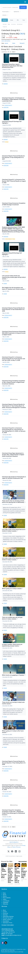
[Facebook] (12, 851)
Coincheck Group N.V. (8, 105)
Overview (5, 24)
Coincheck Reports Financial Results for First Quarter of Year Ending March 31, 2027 (13, 157)
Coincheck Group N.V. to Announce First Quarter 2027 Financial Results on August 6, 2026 (14, 181)
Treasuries (5, 26)
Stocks (11, 20)
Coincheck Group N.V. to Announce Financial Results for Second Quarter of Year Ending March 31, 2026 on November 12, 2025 (14, 787)
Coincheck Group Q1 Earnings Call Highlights (11, 122)
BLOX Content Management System (11, 951)
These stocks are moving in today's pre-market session (13, 703)
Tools (24, 20)
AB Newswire (6, 236)
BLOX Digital (21, 951)
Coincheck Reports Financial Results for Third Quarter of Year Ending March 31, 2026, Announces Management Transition (14, 406)
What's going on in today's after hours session (13, 731)
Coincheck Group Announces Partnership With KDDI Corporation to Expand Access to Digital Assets (13, 333)
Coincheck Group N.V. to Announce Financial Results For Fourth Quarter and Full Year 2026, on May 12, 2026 (13, 358)
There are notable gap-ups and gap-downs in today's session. (12, 618)
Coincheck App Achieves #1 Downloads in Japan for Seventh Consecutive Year (14, 477)
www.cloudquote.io (14, 842)
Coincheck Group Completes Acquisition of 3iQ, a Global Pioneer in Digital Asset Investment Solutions (13, 382)
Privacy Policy (12, 950)
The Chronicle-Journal (10, 949)
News (9, 24)
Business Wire (6, 107)
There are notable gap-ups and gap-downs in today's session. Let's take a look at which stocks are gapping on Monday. (14, 625)
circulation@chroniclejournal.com (13, 935)
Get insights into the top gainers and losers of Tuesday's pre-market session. (14, 288)
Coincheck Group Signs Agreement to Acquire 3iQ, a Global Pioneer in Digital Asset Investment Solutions (13, 454)
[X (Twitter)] (8, 851)
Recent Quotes (5, 11)
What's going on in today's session (12, 588)
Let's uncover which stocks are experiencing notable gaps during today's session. (14, 277)
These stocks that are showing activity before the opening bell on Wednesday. (14, 501)
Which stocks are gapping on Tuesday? (14, 675)
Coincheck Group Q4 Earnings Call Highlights (12, 253)
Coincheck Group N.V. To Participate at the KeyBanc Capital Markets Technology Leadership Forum (14, 99)
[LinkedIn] (15, 851)
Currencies (13, 24)
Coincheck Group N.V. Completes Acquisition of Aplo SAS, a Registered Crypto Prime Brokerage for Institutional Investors (13, 812)
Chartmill (5, 283)
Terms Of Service (16, 847)
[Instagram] (19, 851)
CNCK (22, 33)
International (19, 24)
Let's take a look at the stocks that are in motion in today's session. (13, 530)
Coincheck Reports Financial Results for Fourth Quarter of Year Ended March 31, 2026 (13, 309)
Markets (4, 20)
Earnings (6, 141)
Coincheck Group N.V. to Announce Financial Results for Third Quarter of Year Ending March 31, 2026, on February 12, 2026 (13, 430)
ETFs (18, 20)
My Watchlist (16, 11)
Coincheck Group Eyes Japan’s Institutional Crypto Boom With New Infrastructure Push (12, 66)
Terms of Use (7, 950)
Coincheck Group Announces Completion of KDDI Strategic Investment (13, 203)
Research (22, 43)
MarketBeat (5, 83)
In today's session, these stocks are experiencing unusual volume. (12, 645)
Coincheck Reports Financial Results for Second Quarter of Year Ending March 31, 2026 (14, 763)
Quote (6, 43)
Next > (13, 51)
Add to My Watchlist (5, 41)
